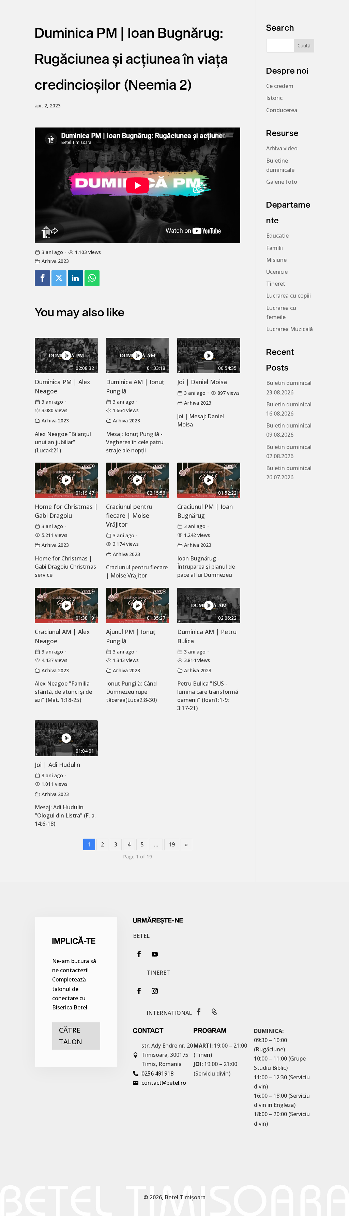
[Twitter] (58, 278)
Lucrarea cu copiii (288, 295)
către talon (70, 1035)
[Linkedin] (75, 278)
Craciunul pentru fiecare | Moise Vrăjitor (129, 515)
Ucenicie (277, 271)
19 (172, 844)
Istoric (274, 98)
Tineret (275, 283)
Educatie (277, 235)
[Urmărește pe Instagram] (155, 991)
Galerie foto (281, 181)
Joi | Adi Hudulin (57, 765)
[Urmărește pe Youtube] (155, 954)
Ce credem (279, 86)
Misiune (276, 260)
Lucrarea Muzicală (289, 329)
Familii (274, 248)
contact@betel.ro (163, 1082)
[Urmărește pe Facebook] (139, 954)
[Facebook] (42, 278)
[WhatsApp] (92, 278)
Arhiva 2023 (55, 261)
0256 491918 (157, 1073)
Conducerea (281, 110)
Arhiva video (282, 148)
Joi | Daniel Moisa (202, 382)
